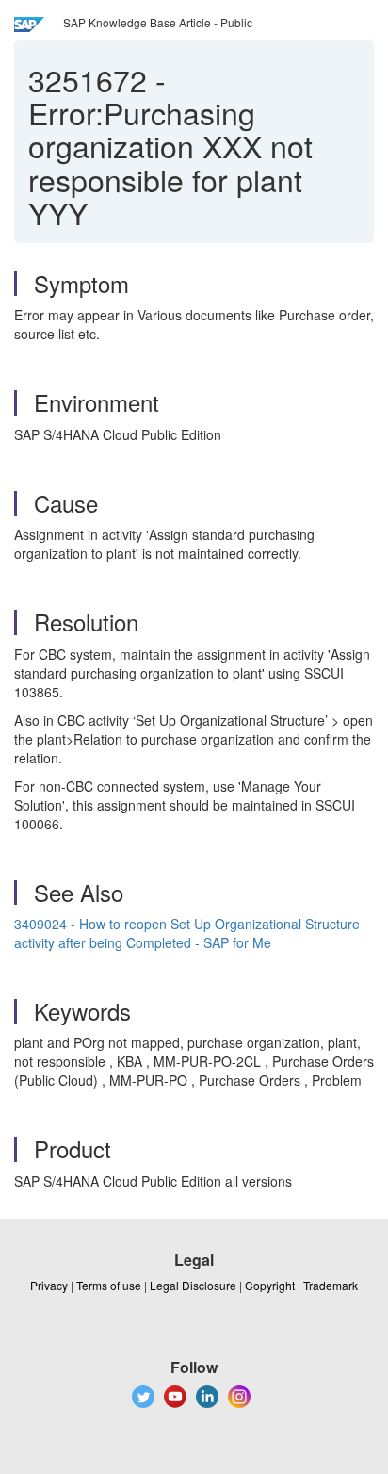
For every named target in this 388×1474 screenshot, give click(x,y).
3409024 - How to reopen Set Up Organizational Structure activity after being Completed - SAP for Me (187, 933)
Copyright (270, 1285)
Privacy (49, 1285)
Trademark (330, 1285)
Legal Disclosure (193, 1285)
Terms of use (108, 1285)
